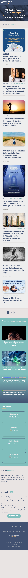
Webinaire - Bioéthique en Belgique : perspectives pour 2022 (13, 300)
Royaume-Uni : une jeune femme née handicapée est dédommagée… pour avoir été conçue (13, 269)
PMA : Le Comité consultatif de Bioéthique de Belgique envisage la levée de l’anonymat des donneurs (14, 154)
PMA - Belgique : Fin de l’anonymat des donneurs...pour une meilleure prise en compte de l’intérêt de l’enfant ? (14, 89)
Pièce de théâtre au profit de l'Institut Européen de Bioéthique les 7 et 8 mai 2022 (14, 203)
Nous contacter (7, 531)
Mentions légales (20, 531)
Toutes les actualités (18, 321)
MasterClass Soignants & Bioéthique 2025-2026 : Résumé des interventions (12, 58)
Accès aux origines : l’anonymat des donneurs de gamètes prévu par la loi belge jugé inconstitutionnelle (14, 122)
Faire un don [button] (14, 516)
